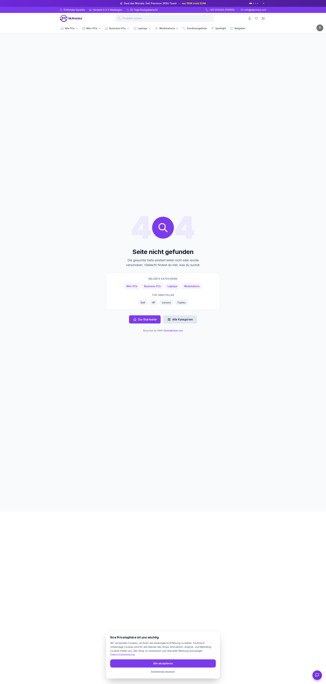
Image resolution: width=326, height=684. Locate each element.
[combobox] (164, 18)
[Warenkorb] (263, 18)
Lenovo (166, 302)
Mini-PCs (91, 28)
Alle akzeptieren (163, 663)
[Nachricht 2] (253, 3)
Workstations (167, 28)
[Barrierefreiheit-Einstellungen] (319, 27)
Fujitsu (182, 302)
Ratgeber (239, 28)
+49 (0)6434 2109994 (221, 9)
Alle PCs (70, 28)
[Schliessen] (263, 3)
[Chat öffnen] (317, 675)
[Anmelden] (250, 18)
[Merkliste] (256, 18)
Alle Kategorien (182, 319)
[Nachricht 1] (250, 3)
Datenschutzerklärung (122, 654)
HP (153, 302)
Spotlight (220, 28)
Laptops (142, 28)
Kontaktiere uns (173, 330)
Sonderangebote (197, 28)
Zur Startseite (147, 319)
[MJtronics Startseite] (71, 18)
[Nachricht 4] (257, 3)
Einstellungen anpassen (163, 671)
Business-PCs (117, 28)
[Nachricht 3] (255, 3)
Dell (143, 302)
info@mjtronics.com (255, 9)
